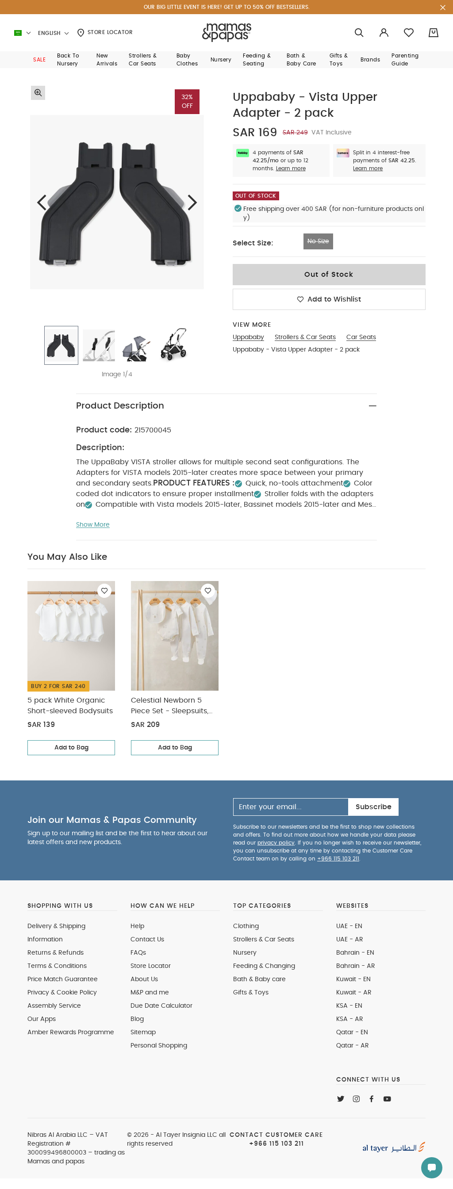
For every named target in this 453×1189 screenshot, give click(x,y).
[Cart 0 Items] (433, 32)
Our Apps (41, 1019)
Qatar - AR (352, 1046)
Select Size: (253, 243)
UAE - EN (349, 926)
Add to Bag (71, 748)
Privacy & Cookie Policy (62, 993)
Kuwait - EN (353, 979)
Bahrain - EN (355, 953)
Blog (137, 1019)
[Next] (192, 202)
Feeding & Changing (264, 966)
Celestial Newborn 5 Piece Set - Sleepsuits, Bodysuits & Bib (169, 706)
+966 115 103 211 (338, 858)
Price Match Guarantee (62, 979)
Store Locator (109, 32)
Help (137, 926)
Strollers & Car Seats (263, 940)
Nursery (245, 953)
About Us (144, 979)
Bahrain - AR (355, 966)
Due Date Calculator (161, 1006)
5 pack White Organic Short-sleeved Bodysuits (70, 706)
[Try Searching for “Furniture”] (359, 32)
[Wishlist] (104, 591)
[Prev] (41, 202)
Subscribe (374, 807)
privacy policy (276, 842)
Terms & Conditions (57, 966)
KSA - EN (349, 1006)
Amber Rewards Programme (70, 1032)
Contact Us (147, 940)
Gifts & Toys (251, 993)
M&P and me (150, 993)
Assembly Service (54, 1006)
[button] (39, 60)
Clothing (246, 926)
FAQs (138, 953)
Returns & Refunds (55, 953)
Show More (93, 525)
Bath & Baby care (259, 979)
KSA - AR (349, 1019)
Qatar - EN (352, 1032)
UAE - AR (349, 940)
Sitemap (143, 1032)
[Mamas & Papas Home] (226, 32)
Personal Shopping (159, 1046)
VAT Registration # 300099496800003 (67, 1144)
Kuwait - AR (354, 993)
